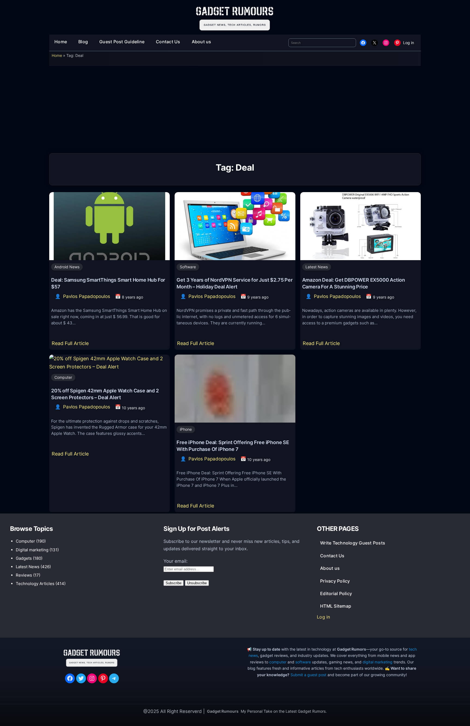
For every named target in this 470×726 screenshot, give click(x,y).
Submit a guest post (308, 674)
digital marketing (377, 662)
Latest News (316, 266)
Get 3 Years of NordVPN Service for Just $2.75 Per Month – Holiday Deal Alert (234, 283)
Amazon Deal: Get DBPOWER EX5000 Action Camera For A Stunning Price (353, 283)
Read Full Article (71, 345)
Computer (63, 377)
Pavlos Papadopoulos (86, 296)
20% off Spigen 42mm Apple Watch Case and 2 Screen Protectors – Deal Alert (105, 393)
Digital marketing (32, 549)
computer (277, 662)
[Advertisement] (235, 111)
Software (188, 266)
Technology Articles (35, 583)
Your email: (175, 561)
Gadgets (24, 558)
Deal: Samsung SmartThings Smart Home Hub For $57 (108, 283)
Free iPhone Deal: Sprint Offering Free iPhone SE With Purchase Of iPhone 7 (233, 445)
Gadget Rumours (223, 711)
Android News (66, 266)
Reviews (24, 575)
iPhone (186, 429)
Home (57, 55)
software (303, 662)
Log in (408, 42)
